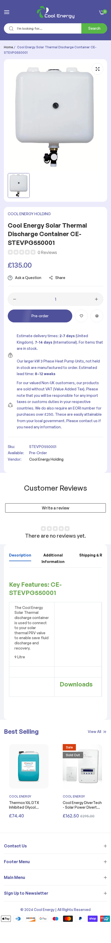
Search (94, 28)
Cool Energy (20, 796)
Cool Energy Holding (29, 214)
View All (94, 731)
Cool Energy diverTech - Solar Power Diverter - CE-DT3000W (82, 805)
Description (20, 555)
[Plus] (96, 299)
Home (8, 47)
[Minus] (14, 299)
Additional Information (53, 558)
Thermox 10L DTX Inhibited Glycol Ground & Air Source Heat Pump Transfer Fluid (26, 805)
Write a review (55, 508)
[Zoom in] (97, 69)
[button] (81, 316)
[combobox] (55, 28)
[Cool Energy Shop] (55, 12)
